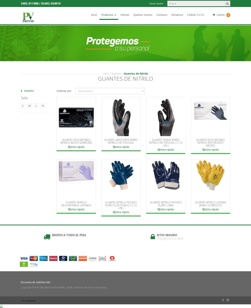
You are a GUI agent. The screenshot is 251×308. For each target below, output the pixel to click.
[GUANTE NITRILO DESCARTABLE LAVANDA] (76, 179)
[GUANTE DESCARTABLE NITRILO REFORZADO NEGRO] (210, 116)
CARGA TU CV (195, 15)
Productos (107, 15)
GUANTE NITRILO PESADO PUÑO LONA (166, 204)
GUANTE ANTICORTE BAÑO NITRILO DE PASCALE (121, 141)
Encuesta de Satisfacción (35, 282)
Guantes (116, 73)
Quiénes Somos (142, 15)
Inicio (94, 15)
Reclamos (177, 15)
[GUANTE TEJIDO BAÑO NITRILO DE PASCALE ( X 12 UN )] (165, 116)
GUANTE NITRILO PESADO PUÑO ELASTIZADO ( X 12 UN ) (121, 205)
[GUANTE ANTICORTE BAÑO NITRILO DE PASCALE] (121, 116)
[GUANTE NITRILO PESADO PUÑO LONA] (165, 179)
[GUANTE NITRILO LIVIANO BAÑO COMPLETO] (210, 179)
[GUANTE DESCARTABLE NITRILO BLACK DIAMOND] (76, 116)
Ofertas (124, 15)
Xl (43, 105)
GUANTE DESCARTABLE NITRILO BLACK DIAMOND (76, 141)
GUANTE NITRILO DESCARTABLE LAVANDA (76, 204)
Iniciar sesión (156, 3)
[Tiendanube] (28, 300)
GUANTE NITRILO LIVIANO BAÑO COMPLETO (210, 204)
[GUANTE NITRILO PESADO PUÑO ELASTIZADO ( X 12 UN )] (121, 179)
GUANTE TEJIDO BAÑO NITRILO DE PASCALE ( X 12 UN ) (166, 142)
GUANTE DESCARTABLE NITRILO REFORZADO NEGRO (210, 142)
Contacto (161, 15)
